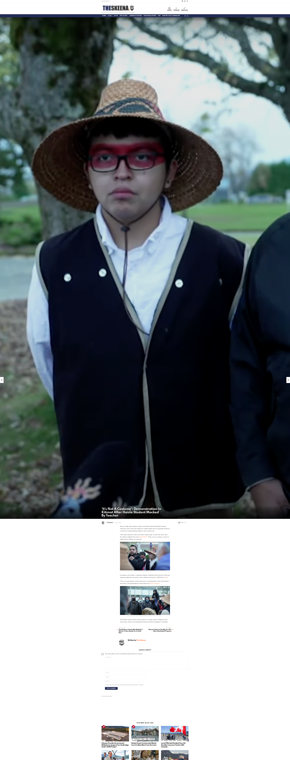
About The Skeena (106, 1)
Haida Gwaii (137, 739)
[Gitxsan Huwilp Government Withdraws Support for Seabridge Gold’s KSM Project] (115, 733)
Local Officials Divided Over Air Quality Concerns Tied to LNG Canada (173, 745)
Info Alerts (123, 15)
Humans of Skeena (136, 15)
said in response (155, 583)
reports (166, 577)
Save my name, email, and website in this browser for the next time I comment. (125, 684)
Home (104, 15)
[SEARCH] (187, 15)
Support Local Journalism (171, 15)
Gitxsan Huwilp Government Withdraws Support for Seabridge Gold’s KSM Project (115, 745)
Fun (159, 15)
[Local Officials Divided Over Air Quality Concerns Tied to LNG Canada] (174, 733)
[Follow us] (185, 15)
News (103, 740)
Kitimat (166, 740)
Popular (176, 10)
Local (110, 15)
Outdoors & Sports (150, 15)
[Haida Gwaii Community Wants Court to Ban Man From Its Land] (145, 733)
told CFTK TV (143, 537)
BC (132, 739)
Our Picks (184, 10)
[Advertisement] (145, 707)
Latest (169, 10)
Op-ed (116, 15)
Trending (103, 726)
